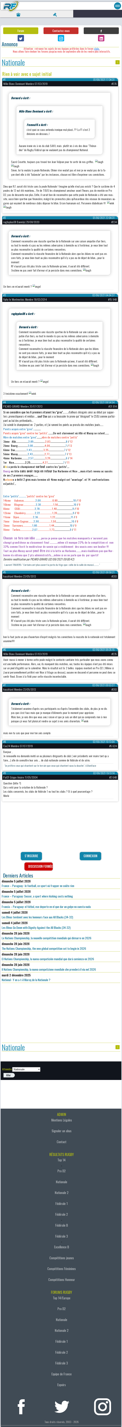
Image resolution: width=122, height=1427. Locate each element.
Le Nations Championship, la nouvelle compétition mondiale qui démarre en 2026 (46, 935)
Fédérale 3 (61, 1236)
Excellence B (61, 1247)
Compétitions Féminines (61, 1269)
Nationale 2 (61, 1192)
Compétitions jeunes (61, 1258)
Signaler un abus (61, 1131)
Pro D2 (62, 1171)
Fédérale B (61, 1225)
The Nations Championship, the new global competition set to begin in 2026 (44, 946)
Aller (8, 1075)
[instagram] (102, 1405)
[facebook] (21, 1405)
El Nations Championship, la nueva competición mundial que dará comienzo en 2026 (48, 956)
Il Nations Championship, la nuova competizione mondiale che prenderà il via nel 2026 (49, 967)
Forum (20, 31)
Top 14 (62, 1160)
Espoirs (61, 1385)
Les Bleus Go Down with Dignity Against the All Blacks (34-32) (36, 925)
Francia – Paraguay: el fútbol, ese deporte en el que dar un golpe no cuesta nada (46, 904)
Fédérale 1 (61, 1203)
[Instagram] (61, 38)
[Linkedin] (101, 38)
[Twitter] (21, 38)
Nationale (13, 62)
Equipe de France (61, 1374)
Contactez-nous (61, 31)
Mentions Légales (61, 1120)
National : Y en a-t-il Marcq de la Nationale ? (26, 977)
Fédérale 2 (61, 1214)
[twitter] (62, 1405)
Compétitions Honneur (61, 1279)
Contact (61, 1142)
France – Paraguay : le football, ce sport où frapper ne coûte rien (38, 883)
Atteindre (7, 1069)
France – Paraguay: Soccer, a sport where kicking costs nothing (37, 893)
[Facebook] (101, 30)
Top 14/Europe (61, 1298)
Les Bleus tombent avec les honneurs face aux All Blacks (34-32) (37, 914)
